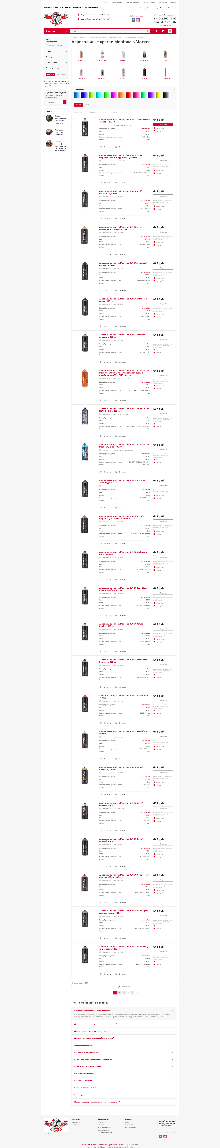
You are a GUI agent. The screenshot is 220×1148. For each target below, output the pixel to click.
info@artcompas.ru (136, 16)
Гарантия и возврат (148, 3)
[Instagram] (138, 20)
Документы (102, 1122)
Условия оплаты (117, 3)
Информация (103, 1119)
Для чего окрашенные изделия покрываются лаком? (95, 1024)
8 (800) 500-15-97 (165, 18)
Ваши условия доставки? (84, 1045)
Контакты (173, 3)
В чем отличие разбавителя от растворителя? (92, 1010)
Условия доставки (132, 3)
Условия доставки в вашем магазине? (89, 1095)
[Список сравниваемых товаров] (157, 32)
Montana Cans (145, 129)
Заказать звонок (165, 25)
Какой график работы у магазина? (87, 1066)
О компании (162, 3)
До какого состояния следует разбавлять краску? (94, 1038)
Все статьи (62, 112)
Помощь (128, 1119)
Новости (74, 1125)
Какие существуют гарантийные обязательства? (93, 1059)
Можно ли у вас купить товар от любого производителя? (97, 1102)
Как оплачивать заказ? (83, 1080)
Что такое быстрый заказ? (84, 1073)
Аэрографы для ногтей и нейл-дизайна (60, 132)
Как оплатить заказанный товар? (87, 1052)
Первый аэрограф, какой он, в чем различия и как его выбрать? (60, 146)
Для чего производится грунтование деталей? (92, 1031)
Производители (130, 1127)
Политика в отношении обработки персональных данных (103, 1145)
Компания (76, 1119)
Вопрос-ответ (129, 1125)
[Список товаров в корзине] (170, 33)
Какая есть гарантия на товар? (86, 1088)
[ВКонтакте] (133, 20)
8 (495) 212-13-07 (165, 22)
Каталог (51, 31)
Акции (106, 3)
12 (132, 992)
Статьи (127, 1122)
